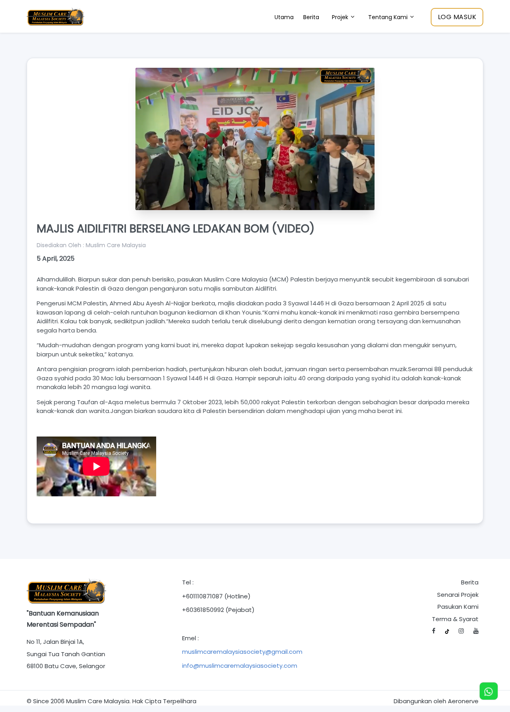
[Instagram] (461, 631)
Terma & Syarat (455, 619)
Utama (284, 17)
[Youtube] (476, 631)
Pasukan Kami (458, 606)
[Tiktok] (447, 631)
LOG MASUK (457, 17)
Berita (311, 17)
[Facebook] (433, 631)
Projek (341, 17)
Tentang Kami (388, 17)
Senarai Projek (458, 594)
